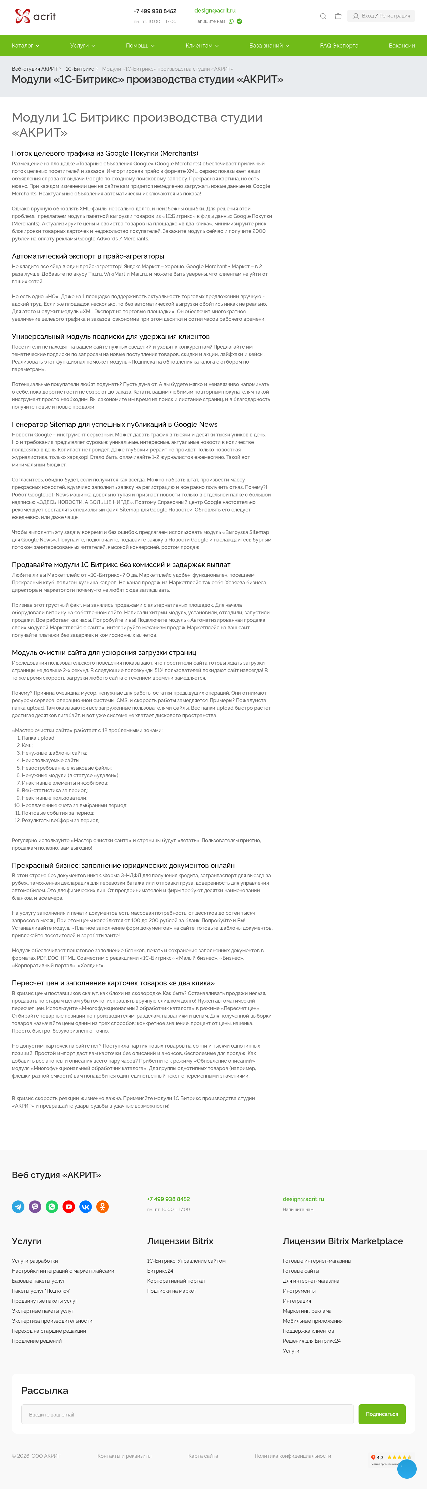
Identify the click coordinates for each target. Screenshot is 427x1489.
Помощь (137, 45)
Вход (368, 16)
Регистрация (394, 16)
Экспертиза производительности (52, 1321)
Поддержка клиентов (308, 1331)
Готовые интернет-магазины (317, 1261)
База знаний (266, 45)
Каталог (22, 45)
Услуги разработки (35, 1261)
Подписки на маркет (171, 1291)
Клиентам (199, 45)
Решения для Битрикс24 (312, 1341)
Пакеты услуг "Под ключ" (41, 1291)
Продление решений (37, 1341)
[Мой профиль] (355, 16)
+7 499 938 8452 (155, 11)
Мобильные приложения (313, 1321)
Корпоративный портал (176, 1281)
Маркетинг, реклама (307, 1311)
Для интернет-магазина (311, 1281)
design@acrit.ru (215, 10)
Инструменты (299, 1291)
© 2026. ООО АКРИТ (36, 1456)
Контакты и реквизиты (125, 1456)
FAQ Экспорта (339, 45)
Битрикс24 (160, 1271)
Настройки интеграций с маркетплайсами (63, 1271)
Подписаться (382, 1414)
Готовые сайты (301, 1271)
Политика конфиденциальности (293, 1456)
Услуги (79, 45)
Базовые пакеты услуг (38, 1281)
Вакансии (402, 45)
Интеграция (297, 1301)
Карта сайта (203, 1456)
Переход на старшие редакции (49, 1331)
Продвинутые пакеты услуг (44, 1301)
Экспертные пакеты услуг (42, 1311)
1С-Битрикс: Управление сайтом (186, 1261)
